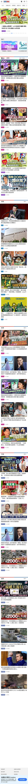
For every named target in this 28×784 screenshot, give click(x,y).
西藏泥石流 (8, 5)
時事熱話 (3, 294)
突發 (2, 271)
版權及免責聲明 (17, 769)
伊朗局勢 (13, 5)
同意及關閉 (22, 779)
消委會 (23, 5)
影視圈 (2, 80)
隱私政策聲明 (4, 774)
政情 (2, 225)
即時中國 (3, 477)
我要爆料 (16, 774)
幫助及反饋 (16, 771)
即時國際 (3, 602)
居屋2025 (19, 5)
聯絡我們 (3, 769)
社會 (2, 248)
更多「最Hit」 (23, 58)
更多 (25, 201)
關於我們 (3, 771)
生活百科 (3, 172)
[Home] (6, 1)
